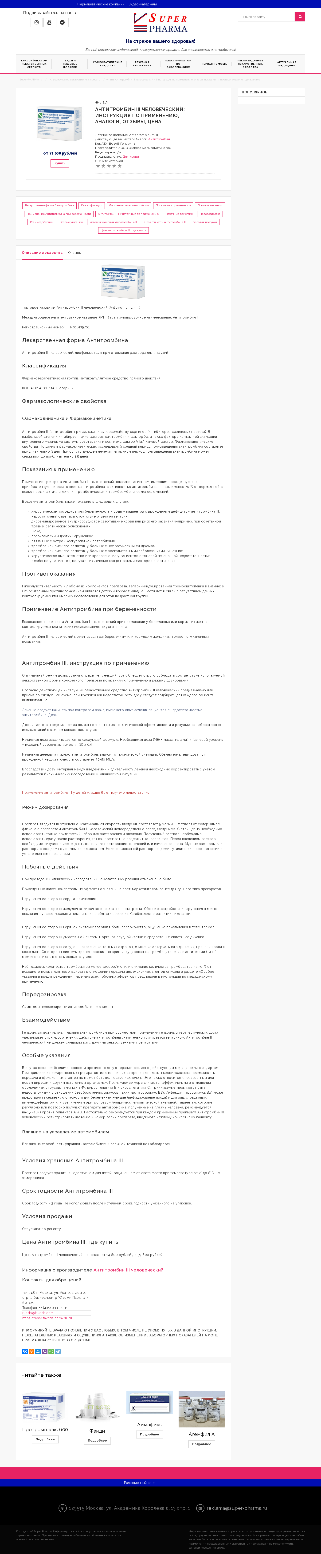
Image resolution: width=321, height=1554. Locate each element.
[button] (37, 22)
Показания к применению (173, 205)
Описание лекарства (42, 253)
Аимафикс (149, 1424)
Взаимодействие (41, 222)
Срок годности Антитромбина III (165, 222)
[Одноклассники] (31, 1351)
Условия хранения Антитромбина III (113, 222)
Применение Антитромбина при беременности (59, 213)
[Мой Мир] (38, 1351)
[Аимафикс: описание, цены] (149, 1402)
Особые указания (71, 222)
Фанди (97, 1431)
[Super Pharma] (161, 22)
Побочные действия (179, 213)
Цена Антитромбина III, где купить (123, 230)
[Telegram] (58, 1351)
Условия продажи (205, 222)
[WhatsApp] (51, 1351)
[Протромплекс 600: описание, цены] (45, 1407)
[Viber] (44, 1351)
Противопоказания (210, 205)
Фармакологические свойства (129, 205)
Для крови (131, 156)
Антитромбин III (160, 139)
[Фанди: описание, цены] (97, 1407)
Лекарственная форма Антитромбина (49, 205)
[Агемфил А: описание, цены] (202, 1409)
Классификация (91, 205)
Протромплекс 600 (45, 1429)
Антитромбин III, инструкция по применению (128, 213)
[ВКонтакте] (25, 1351)
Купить (60, 163)
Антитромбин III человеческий (129, 1269)
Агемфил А (202, 1434)
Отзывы (75, 253)
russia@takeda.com (38, 1313)
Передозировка (210, 213)
